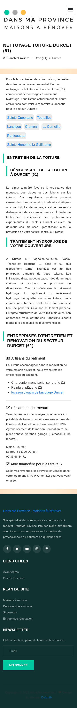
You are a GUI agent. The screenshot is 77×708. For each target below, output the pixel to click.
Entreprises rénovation (17, 618)
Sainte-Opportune (20, 117)
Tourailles (44, 117)
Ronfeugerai (16, 135)
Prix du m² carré (13, 578)
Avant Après (11, 571)
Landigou (14, 126)
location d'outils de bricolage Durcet (37, 392)
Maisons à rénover (15, 600)
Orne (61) (40, 58)
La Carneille (51, 126)
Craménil (31, 126)
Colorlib (46, 697)
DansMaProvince (18, 58)
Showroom (10, 612)
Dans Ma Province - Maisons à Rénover (32, 511)
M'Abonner (18, 665)
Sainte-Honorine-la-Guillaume (29, 144)
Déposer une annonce (17, 606)
